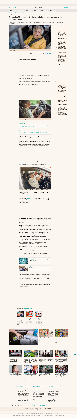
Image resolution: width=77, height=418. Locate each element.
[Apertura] (27, 408)
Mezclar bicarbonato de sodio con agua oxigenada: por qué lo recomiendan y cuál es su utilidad (62, 48)
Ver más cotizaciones (64, 10)
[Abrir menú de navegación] (9, 7)
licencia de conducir (23, 12)
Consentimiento (50, 413)
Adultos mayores (30, 304)
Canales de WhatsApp (25, 411)
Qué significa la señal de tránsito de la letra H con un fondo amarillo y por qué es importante (62, 92)
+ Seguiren (46, 53)
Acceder (65, 7)
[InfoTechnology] (48, 409)
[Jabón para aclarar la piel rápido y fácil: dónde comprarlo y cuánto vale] (15, 369)
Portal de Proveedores (49, 411)
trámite (25, 304)
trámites (25, 83)
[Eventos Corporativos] (32, 409)
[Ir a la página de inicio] (13, 7)
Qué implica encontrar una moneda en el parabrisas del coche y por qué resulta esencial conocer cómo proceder (62, 86)
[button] (75, 354)
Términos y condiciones (39, 413)
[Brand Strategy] (37, 409)
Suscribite (33, 411)
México (35, 304)
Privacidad (45, 413)
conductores (35, 77)
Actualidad (17, 12)
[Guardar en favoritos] (50, 53)
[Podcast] (42, 408)
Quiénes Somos (40, 411)
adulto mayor (29, 198)
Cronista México (11, 12)
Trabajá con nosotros (58, 411)
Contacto (17, 411)
